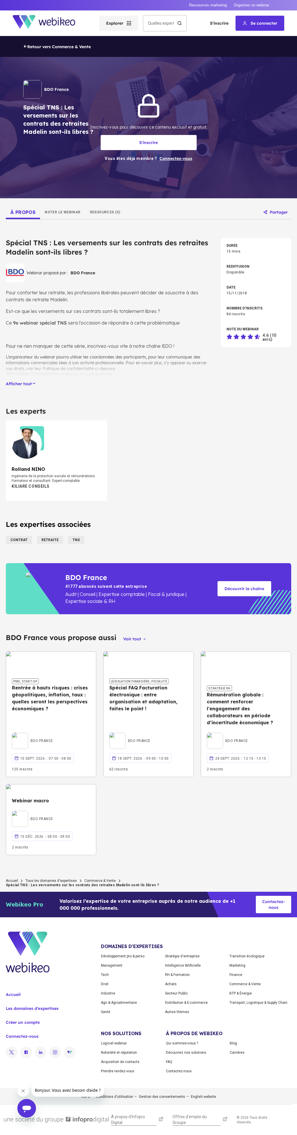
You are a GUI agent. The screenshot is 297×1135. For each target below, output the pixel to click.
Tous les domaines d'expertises (51, 881)
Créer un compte (23, 1022)
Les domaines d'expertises (32, 1008)
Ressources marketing (208, 5)
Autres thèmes (177, 1012)
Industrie (108, 993)
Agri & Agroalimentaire (119, 1003)
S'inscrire (219, 23)
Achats (171, 984)
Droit (104, 984)
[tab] (23, 212)
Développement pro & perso (122, 956)
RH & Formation (177, 975)
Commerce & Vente (100, 881)
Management (111, 965)
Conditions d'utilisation (114, 1097)
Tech (105, 975)
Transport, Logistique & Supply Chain (258, 1003)
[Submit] (179, 23)
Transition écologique (247, 956)
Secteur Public (176, 993)
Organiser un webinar (251, 5)
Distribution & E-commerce (186, 1003)
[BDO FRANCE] (32, 734)
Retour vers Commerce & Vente (59, 46)
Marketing (237, 965)
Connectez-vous (22, 1036)
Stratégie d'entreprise (182, 956)
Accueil (12, 881)
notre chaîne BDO (153, 346)
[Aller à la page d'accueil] (49, 23)
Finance (235, 975)
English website (203, 1097)
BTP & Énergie (240, 993)
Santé (105, 1012)
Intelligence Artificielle (183, 965)
